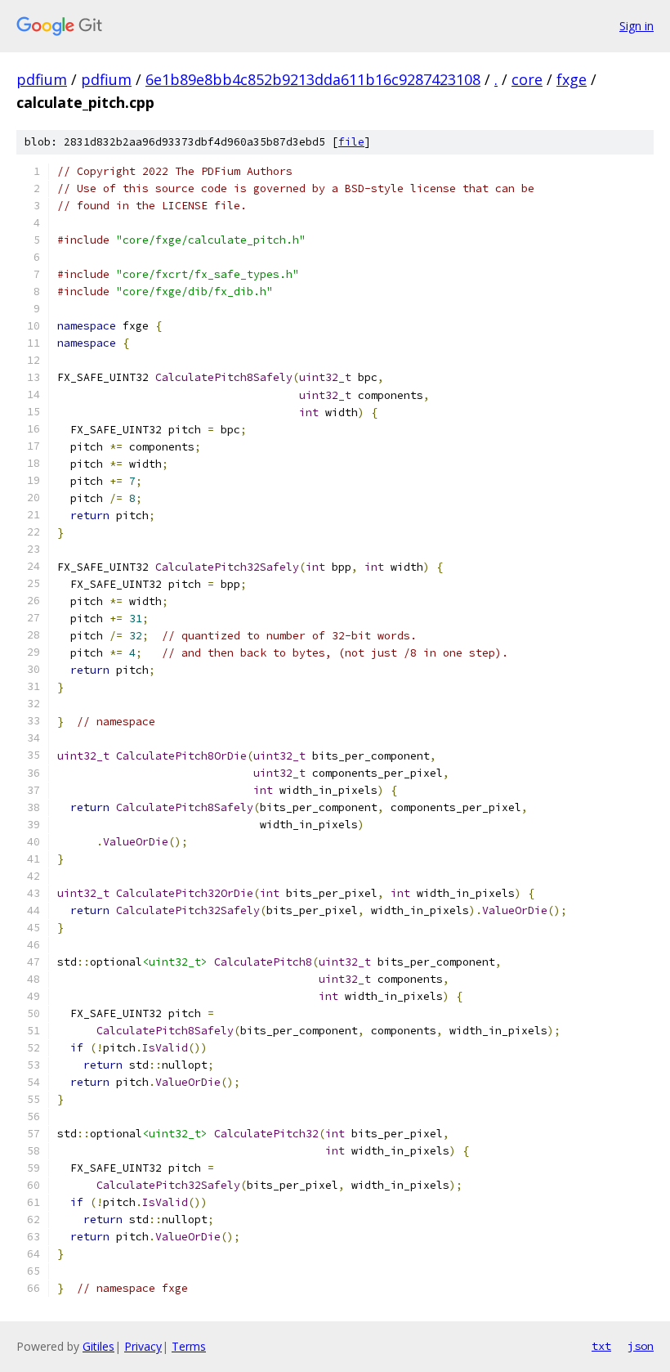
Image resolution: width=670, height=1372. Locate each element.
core (527, 79)
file (351, 142)
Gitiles (98, 1346)
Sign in (636, 26)
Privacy (143, 1346)
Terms (189, 1346)
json (641, 1345)
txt (601, 1345)
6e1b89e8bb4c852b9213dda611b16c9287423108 (312, 79)
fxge (571, 79)
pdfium (41, 79)
